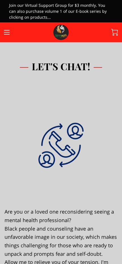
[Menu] (7, 32)
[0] (114, 32)
